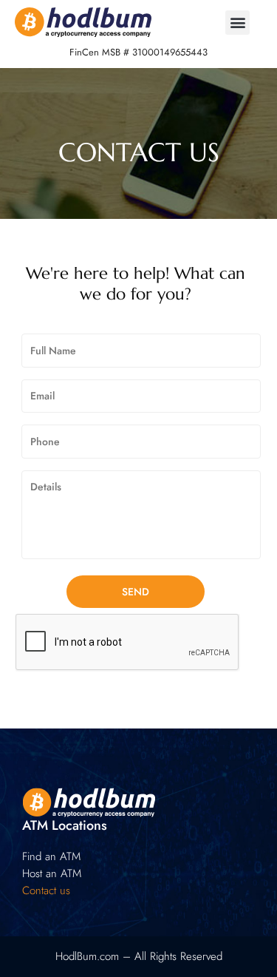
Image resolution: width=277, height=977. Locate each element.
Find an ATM (51, 856)
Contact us (46, 890)
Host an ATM (51, 873)
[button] (237, 22)
